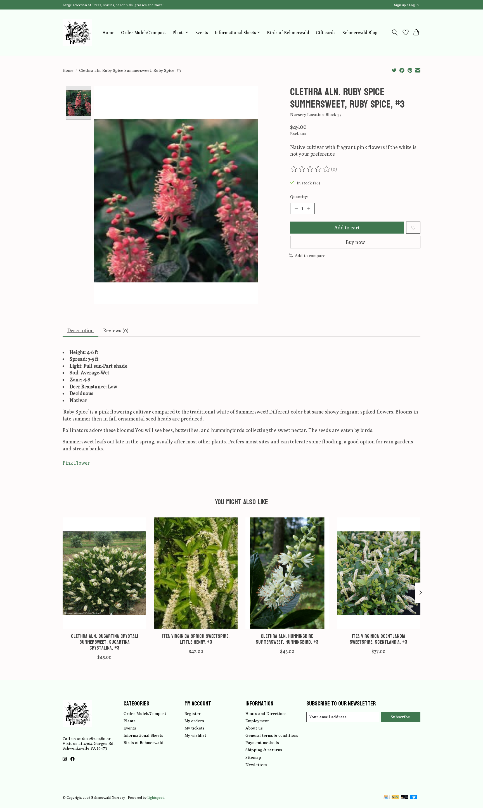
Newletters (256, 764)
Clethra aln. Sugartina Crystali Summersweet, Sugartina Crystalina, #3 (104, 642)
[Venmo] (414, 797)
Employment (257, 720)
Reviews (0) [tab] (115, 330)
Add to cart (347, 227)
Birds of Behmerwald (288, 32)
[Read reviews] (310, 169)
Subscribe (400, 716)
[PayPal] (395, 797)
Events (201, 32)
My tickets (194, 728)
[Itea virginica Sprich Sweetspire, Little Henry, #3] (196, 573)
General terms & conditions (271, 735)
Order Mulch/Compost (143, 32)
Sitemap (253, 757)
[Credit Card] (386, 797)
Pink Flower (76, 463)
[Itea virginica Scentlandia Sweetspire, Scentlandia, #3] (378, 573)
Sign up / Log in (406, 5)
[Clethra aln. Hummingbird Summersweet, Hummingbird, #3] (287, 573)
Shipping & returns (263, 749)
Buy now (355, 242)
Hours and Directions (266, 713)
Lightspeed (156, 797)
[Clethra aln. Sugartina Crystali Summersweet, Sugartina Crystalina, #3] (104, 573)
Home (108, 32)
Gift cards (325, 32)
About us (254, 728)
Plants (130, 720)
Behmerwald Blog (360, 32)
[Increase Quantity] (308, 208)
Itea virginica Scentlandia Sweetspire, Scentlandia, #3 (378, 639)
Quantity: (299, 196)
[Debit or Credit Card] (404, 797)
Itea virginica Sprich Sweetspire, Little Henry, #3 (195, 639)
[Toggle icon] (395, 32)
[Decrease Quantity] (296, 208)
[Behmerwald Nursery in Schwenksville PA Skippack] (77, 32)
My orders (194, 720)
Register (192, 713)
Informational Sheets (143, 735)
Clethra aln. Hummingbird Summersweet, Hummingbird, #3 (287, 639)
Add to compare (310, 255)
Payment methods (262, 742)
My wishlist (195, 735)
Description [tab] (80, 330)
